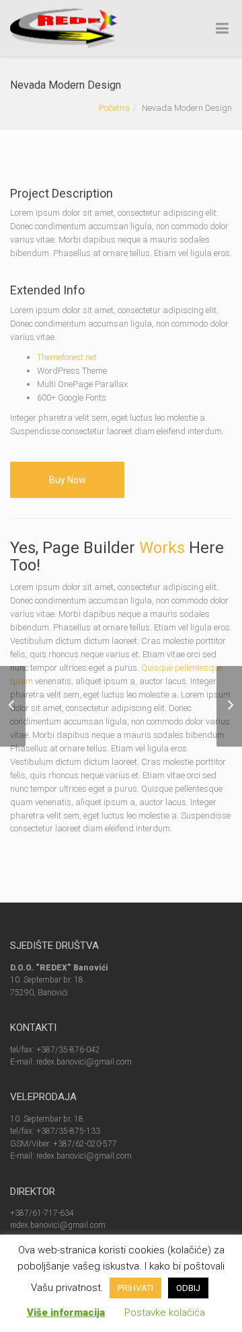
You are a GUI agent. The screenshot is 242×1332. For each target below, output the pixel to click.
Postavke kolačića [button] (164, 1312)
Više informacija (66, 1312)
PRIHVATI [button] (135, 1288)
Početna (114, 108)
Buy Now (67, 479)
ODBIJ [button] (188, 1288)
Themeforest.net (67, 357)
